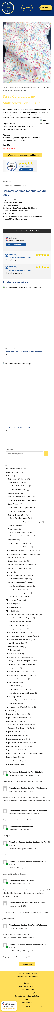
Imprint (27, 999)
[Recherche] (46, 453)
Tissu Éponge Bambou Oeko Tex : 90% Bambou (28, 788)
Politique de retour (27, 990)
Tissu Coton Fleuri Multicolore (21, 826)
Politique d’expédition (27, 986)
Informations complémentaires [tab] (14, 185)
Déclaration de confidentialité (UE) (27, 996)
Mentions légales (27, 980)
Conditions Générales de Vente (27, 977)
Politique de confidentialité (27, 973)
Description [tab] (7, 181)
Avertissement (27, 1003)
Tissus (11, 87)
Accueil (5, 87)
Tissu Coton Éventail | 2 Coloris (21, 880)
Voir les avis (26, 170)
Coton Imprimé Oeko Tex (27, 87)
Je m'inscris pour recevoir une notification (22, 155)
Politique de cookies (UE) (27, 993)
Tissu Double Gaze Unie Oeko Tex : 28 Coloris (27, 903)
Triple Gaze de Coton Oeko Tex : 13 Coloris (26, 772)
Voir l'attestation (16, 245)
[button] (46, 7)
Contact (27, 983)
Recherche (10, 450)
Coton (16, 87)
